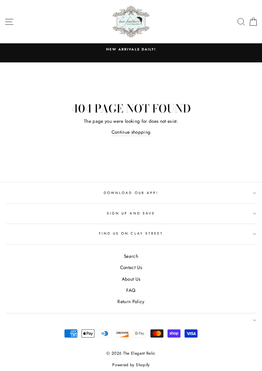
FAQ (130, 290)
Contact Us (131, 267)
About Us (131, 279)
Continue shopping (131, 132)
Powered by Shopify (130, 365)
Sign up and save (131, 213)
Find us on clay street (131, 233)
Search (131, 256)
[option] (131, 49)
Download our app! (131, 192)
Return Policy (130, 301)
